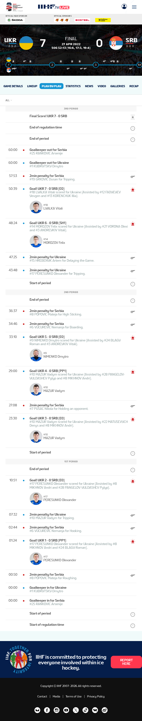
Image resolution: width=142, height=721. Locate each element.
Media (56, 696)
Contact (42, 696)
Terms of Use (74, 696)
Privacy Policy (96, 696)
